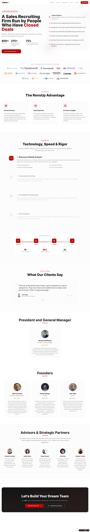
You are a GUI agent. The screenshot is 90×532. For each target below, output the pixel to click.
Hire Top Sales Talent (10, 51)
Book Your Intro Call (33, 505)
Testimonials (65, 2)
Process (57, 2)
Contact (76, 2)
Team (71, 2)
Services (52, 2)
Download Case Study (56, 505)
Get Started (84, 2)
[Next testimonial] (71, 295)
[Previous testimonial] (68, 295)
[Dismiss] (88, 530)
